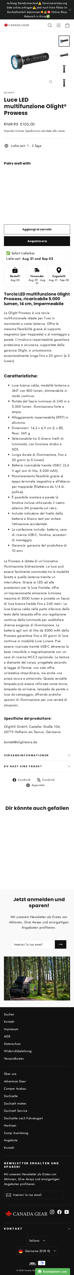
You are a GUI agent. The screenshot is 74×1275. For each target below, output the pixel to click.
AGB (7, 1036)
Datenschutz (12, 1044)
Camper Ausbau (15, 1088)
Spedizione (32, 131)
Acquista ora (37, 241)
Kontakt (9, 1021)
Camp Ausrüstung (16, 1133)
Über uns (10, 1074)
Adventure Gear (15, 1081)
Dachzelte (11, 1096)
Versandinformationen (26, 755)
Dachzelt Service (15, 1110)
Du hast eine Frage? (23, 766)
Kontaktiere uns (54, 1271)
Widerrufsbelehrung (18, 1051)
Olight (9, 92)
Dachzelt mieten (15, 1103)
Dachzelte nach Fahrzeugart (23, 1118)
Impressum (11, 1029)
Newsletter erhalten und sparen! (31, 1165)
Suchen (9, 1014)
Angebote (10, 1140)
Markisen (10, 1125)
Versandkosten (14, 1058)
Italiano (34, 1240)
